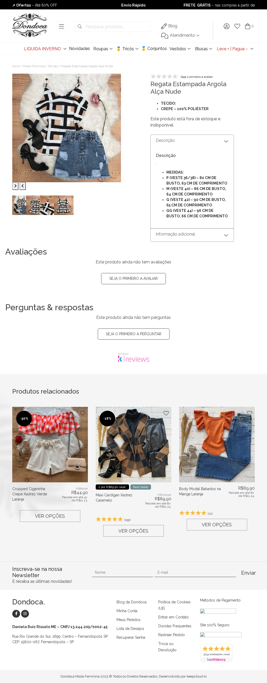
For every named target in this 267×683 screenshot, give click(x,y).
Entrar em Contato (173, 617)
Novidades (79, 48)
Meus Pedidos (129, 620)
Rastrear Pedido (171, 635)
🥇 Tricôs (125, 48)
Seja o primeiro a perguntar (133, 334)
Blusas (201, 48)
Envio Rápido (133, 5)
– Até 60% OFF (34, 5)
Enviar (247, 573)
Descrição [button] (165, 140)
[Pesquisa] (80, 27)
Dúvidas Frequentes (174, 626)
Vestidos (177, 48)
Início (16, 66)
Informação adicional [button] (175, 234)
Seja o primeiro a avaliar (133, 278)
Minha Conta (127, 611)
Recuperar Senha (131, 637)
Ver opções (50, 516)
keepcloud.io (197, 676)
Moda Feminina (34, 66)
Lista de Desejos (130, 629)
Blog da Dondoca (132, 602)
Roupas (100, 48)
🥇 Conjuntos (154, 48)
